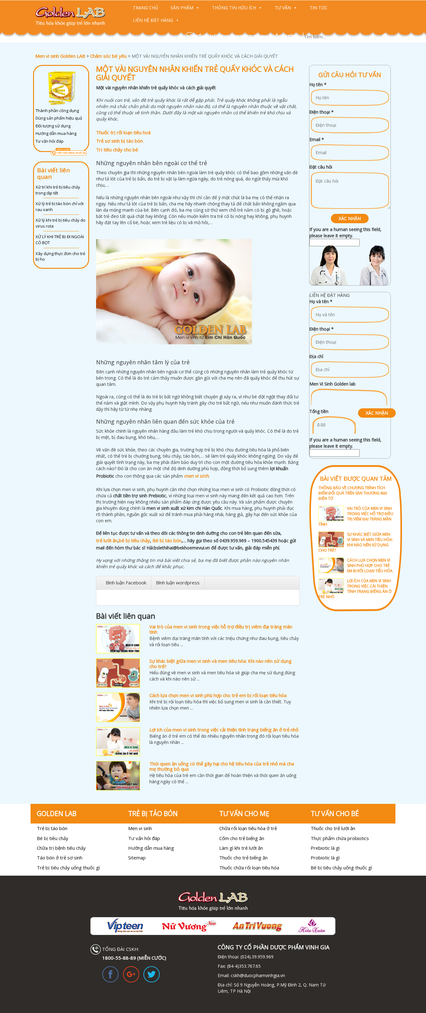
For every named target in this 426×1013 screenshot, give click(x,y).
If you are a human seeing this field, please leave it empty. (345, 232)
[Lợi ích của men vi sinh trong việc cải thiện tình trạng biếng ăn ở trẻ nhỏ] (118, 741)
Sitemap (137, 857)
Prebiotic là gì (325, 848)
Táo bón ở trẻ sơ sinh (59, 857)
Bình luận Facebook (126, 582)
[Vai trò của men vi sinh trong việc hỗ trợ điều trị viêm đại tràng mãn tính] (118, 638)
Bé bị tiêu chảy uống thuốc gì (341, 867)
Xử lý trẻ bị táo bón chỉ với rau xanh (60, 206)
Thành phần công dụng (57, 110)
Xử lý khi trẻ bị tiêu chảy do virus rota (60, 223)
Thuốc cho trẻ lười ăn (333, 828)
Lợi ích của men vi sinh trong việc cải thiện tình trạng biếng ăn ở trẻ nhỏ (223, 729)
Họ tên (318, 84)
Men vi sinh (140, 828)
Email (316, 139)
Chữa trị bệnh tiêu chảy (61, 848)
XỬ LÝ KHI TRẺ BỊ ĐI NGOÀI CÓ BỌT (60, 239)
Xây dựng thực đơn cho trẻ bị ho (60, 256)
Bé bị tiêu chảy (52, 838)
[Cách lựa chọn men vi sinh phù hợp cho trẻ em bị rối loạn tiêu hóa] (118, 707)
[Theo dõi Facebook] (110, 973)
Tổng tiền (318, 411)
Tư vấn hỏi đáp (50, 141)
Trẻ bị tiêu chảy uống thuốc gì (68, 867)
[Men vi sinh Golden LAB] (76, 16)
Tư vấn (283, 8)
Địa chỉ (316, 356)
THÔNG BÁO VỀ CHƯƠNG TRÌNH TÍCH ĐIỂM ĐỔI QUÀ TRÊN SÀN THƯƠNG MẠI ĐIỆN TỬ (352, 493)
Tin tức (318, 8)
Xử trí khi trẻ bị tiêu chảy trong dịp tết (58, 190)
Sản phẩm (182, 8)
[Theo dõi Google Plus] (131, 973)
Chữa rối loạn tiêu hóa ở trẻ (248, 828)
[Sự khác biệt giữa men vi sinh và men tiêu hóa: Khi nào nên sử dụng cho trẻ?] (118, 673)
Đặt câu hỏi (320, 167)
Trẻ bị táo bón (52, 828)
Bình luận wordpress (178, 582)
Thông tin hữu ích (234, 8)
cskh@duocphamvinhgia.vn (257, 975)
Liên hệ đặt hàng (153, 20)
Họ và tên (320, 301)
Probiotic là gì (325, 857)
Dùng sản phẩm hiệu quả (59, 118)
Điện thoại (321, 112)
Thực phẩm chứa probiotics (340, 838)
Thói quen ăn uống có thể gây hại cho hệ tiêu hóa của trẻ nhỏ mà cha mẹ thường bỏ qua (221, 766)
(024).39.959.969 (256, 957)
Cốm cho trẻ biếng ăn (241, 838)
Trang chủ (145, 8)
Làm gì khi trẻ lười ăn (241, 848)
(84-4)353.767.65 (244, 966)
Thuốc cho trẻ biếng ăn (243, 857)
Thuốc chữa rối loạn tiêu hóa (249, 867)
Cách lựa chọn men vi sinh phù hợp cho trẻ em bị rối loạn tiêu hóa (218, 695)
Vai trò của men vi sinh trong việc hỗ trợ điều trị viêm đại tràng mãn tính (220, 629)
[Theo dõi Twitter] (151, 973)
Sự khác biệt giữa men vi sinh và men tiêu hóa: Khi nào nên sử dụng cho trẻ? (220, 663)
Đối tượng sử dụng (53, 126)
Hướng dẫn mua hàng (56, 133)
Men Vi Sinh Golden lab (332, 384)
